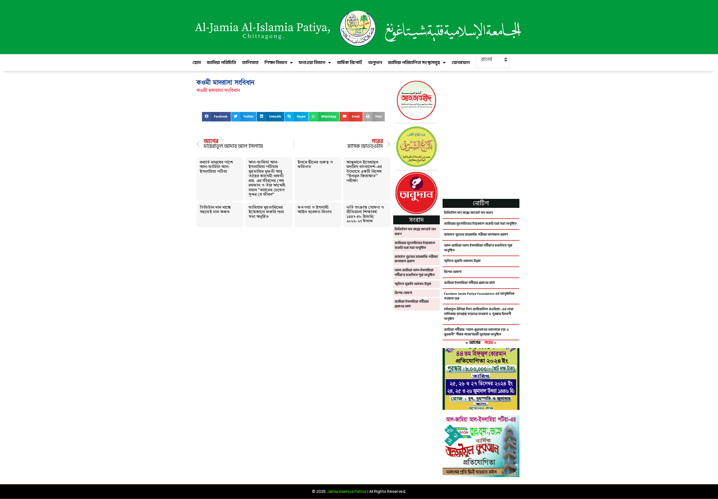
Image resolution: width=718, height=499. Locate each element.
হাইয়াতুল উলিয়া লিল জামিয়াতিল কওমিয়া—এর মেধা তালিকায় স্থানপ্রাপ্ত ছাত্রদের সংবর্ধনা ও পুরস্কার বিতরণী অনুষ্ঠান (478, 314)
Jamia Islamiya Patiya (347, 491)
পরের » (490, 342)
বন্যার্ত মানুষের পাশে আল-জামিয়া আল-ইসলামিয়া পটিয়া (216, 167)
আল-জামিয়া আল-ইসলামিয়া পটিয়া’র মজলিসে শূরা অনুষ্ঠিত (415, 273)
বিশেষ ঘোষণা (403, 293)
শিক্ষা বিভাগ (275, 62)
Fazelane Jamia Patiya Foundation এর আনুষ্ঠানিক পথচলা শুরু (479, 296)
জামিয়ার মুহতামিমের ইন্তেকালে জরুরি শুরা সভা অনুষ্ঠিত (266, 212)
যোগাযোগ (461, 62)
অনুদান (375, 62)
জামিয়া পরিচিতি (221, 62)
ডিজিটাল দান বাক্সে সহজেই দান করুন (215, 210)
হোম (196, 62)
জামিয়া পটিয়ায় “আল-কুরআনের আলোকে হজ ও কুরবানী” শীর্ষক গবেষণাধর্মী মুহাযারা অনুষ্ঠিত (476, 332)
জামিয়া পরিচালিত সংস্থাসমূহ (414, 62)
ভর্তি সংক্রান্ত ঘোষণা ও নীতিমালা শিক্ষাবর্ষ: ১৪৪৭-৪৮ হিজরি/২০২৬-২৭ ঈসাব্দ (365, 215)
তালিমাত (250, 62)
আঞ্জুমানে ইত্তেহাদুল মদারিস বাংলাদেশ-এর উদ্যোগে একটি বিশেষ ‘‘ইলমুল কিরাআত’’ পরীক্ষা (364, 171)
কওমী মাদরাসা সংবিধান (218, 90)
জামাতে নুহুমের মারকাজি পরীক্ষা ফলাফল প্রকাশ (416, 259)
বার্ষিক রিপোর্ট (349, 62)
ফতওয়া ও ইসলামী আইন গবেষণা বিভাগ (315, 210)
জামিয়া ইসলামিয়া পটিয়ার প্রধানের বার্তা (412, 304)
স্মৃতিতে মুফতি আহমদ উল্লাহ (413, 284)
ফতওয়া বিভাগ (312, 62)
